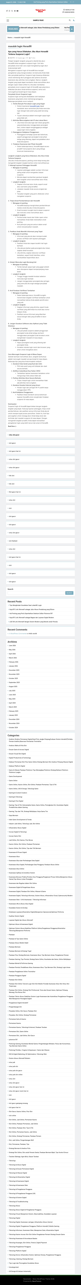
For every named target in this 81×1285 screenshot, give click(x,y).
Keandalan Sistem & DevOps (18, 908)
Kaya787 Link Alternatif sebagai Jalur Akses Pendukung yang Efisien (25, 28)
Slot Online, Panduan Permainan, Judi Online (23, 1124)
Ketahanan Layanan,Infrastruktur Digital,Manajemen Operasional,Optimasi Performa (36, 912)
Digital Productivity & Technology (20, 758)
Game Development (15, 776)
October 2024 (13, 727)
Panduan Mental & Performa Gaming (21, 963)
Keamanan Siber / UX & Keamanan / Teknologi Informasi (27, 900)
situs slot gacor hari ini (16, 1087)
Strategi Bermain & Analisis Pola (19, 1148)
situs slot (12, 500)
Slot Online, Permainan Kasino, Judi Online (23, 1132)
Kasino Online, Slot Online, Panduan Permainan (24, 844)
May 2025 (12, 699)
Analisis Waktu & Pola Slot (18, 745)
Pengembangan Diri (15, 1007)
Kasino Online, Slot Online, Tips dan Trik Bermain (25, 848)
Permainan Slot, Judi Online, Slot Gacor (22, 1035)
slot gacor (12, 443)
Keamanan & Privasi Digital (18, 852)
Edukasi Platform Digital (17, 766)
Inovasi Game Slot (15, 836)
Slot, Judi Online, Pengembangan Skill (21, 1140)
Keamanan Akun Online (16, 869)
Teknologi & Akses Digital (17, 1165)
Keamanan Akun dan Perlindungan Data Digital (24, 860)
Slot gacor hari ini (15, 492)
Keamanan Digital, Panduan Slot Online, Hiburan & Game (27, 891)
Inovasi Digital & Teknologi (18, 832)
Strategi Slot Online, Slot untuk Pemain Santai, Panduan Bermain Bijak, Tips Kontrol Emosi (38, 1152)
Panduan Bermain (14, 947)
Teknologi (12, 1161)
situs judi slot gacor (15, 1070)
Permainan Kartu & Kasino (17, 1019)
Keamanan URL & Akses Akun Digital (21, 904)
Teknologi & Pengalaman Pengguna (20, 1189)
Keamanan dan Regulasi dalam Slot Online (23, 883)
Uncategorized (13, 1267)
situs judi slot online (15, 1075)
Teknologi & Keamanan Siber (18, 1185)
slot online (12, 1115)
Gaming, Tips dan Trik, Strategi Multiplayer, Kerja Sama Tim (28, 811)
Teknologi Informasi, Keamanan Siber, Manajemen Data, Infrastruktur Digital (34, 1230)
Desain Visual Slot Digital (17, 754)
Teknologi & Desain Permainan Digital (21, 1169)
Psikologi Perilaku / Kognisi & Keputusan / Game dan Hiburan (29, 1050)
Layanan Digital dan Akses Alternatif (21, 920)
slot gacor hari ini (15, 451)
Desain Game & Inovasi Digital (19, 750)
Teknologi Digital (14, 1218)
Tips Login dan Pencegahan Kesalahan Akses (24, 1263)
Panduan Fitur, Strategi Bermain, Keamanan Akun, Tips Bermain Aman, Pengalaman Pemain (39, 955)
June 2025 (12, 695)
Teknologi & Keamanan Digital (19, 1181)
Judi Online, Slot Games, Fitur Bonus (21, 840)
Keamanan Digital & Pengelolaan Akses (22, 887)
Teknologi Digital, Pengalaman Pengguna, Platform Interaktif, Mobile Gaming (34, 1226)
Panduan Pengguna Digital (17, 976)
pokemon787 (13, 1040)
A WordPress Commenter (17, 633)
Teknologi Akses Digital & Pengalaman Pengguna (25, 1210)
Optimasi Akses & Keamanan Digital (21, 924)
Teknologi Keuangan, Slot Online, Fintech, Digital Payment (28, 1243)
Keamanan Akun (14, 856)
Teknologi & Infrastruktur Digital (19, 1177)
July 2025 (12, 691)
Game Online (13, 780)
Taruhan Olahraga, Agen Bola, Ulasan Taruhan (24, 1157)
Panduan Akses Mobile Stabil (18, 943)
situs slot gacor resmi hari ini (18, 1091)
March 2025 (13, 707)
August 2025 (13, 686)
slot (10, 508)
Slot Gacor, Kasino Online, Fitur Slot (20, 1111)
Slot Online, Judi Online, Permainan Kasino (23, 1120)
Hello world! (33, 633)
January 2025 (13, 715)
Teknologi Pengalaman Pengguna (20, 1247)
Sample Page (38, 20)
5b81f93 (12, 58)
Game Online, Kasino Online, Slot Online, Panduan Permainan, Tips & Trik (33, 785)
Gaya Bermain (13, 815)
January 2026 (13, 666)
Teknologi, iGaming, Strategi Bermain (21, 1259)
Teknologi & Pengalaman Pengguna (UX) (22, 1193)
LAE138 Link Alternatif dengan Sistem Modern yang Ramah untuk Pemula (33, 622)
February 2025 (13, 711)
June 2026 (12, 645)
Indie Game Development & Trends (20, 820)
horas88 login (35, 106)
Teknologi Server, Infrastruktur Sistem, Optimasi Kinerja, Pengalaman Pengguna (35, 1255)
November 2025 (14, 674)
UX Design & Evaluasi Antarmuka (20, 1271)
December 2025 (14, 670)
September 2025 (14, 682)
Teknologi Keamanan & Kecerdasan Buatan (23, 1238)
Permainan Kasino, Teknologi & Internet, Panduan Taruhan (28, 1027)
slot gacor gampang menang (18, 1103)
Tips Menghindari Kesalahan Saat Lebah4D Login (25, 605)
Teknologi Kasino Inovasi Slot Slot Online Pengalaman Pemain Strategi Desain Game (37, 1234)
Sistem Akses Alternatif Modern (19, 1058)
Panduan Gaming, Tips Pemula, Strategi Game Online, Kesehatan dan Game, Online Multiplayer (40, 959)
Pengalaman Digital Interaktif (18, 1003)
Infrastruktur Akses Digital (17, 828)
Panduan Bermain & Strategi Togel (20, 951)
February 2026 (13, 662)
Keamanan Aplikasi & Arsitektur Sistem (22, 873)
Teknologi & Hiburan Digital (18, 1173)
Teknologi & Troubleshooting (18, 1202)
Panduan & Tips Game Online (18, 939)
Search (10, 589)
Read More (11, 426)
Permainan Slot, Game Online (18, 1031)
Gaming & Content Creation (18, 793)
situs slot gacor (14, 459)
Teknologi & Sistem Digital (17, 1197)
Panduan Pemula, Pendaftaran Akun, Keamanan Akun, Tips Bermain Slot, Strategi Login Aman (39, 967)
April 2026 (12, 654)
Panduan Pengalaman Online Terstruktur (22, 971)
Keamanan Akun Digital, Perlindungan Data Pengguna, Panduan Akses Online (34, 865)
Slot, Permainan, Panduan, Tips (19, 1144)
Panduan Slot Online (15, 980)
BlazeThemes (36, 1281)
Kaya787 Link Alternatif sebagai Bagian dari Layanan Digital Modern (48, 2)
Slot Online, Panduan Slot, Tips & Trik (21, 1128)
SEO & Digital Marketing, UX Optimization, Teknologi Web (28, 1054)
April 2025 (12, 703)
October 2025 (13, 678)
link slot (11, 476)
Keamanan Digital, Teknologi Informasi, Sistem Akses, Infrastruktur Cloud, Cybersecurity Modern (41, 895)
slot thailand (13, 541)
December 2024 (14, 719)
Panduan (12, 935)
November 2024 (14, 723)
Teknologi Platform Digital (17, 1251)
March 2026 (13, 658)
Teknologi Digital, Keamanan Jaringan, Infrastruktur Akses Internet (31, 1222)
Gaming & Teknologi (15, 797)
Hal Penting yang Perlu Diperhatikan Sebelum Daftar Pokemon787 (31, 613)
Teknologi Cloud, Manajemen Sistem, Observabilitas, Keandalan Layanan (33, 1214)
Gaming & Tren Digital (16, 801)
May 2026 (12, 650)
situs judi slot (13, 1066)
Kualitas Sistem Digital (16, 916)
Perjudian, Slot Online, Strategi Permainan (22, 1015)
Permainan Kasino (15, 1023)
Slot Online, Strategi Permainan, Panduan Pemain (25, 1136)
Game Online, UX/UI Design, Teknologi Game (23, 789)
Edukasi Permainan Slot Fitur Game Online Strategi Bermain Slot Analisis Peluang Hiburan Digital (41, 762)
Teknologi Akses (14, 1206)
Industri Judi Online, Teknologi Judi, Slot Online (24, 824)
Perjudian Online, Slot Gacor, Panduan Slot (23, 1011)
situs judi (12, 1062)
